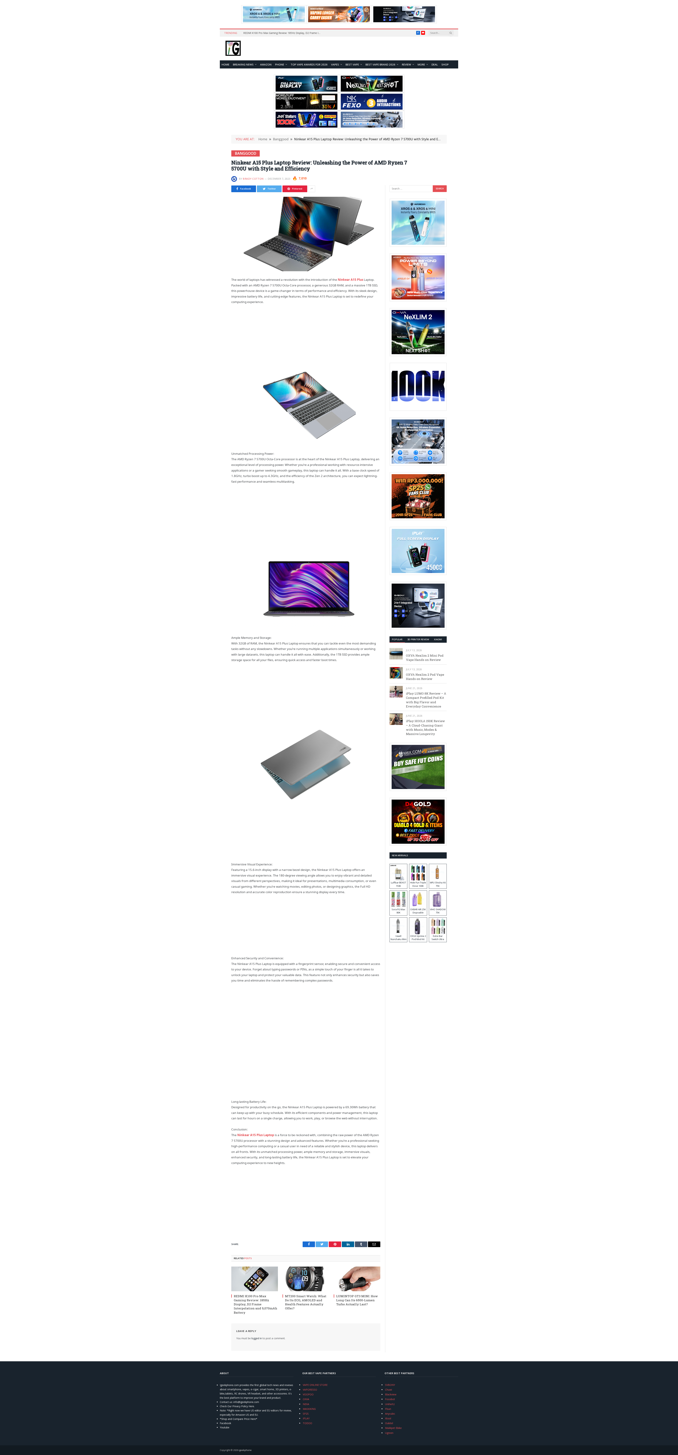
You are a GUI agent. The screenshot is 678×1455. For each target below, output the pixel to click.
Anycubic (390, 1413)
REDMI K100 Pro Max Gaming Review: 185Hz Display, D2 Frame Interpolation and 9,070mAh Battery (255, 1304)
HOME (225, 64)
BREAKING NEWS (243, 64)
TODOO (307, 1423)
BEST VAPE (352, 64)
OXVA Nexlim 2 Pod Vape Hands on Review (425, 677)
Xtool (388, 1418)
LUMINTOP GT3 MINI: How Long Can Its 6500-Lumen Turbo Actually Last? (357, 1300)
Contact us (226, 1402)
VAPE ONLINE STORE (315, 1385)
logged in (256, 1338)
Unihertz (390, 1404)
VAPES (335, 64)
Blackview (390, 1394)
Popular (397, 639)
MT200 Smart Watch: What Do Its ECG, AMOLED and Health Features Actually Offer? (305, 1302)
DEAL (435, 64)
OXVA (306, 1399)
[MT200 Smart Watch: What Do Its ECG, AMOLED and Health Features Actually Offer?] (305, 1279)
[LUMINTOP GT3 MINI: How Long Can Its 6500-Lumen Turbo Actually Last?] (357, 1279)
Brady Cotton (253, 178)
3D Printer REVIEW (418, 639)
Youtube (224, 1427)
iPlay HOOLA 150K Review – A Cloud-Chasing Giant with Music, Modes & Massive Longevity (425, 727)
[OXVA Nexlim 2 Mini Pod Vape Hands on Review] (396, 653)
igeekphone (245, 1450)
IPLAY (306, 1418)
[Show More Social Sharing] (311, 188)
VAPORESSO (310, 1389)
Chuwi (388, 1389)
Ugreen (389, 1433)
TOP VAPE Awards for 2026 (309, 64)
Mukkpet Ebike (393, 1428)
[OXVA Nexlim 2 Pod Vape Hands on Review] (396, 673)
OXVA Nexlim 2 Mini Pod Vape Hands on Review (425, 657)
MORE (421, 64)
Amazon (266, 64)
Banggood (245, 153)
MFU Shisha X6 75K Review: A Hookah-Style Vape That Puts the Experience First (283, 33)
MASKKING (309, 1409)
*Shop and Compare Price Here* (238, 1419)
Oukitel (389, 1423)
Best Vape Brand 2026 (380, 64)
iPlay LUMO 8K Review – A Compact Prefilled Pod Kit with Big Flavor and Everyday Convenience (426, 699)
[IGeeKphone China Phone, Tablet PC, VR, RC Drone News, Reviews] (233, 48)
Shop (445, 64)
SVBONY (390, 1385)
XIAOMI (438, 639)
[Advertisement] (305, 335)
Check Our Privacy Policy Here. (237, 1406)
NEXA (306, 1404)
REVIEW (406, 64)
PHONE (279, 64)
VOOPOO (308, 1394)
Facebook (225, 1423)
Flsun (388, 1409)
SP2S (306, 1413)
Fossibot (390, 1399)
